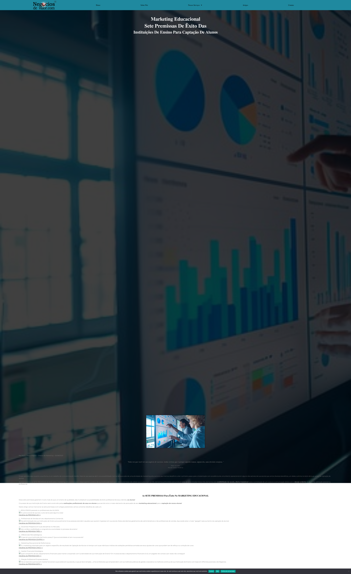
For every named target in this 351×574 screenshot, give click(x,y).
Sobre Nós (144, 5)
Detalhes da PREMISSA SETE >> (30, 564)
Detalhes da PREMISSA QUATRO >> (32, 539)
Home (98, 5)
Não (217, 571)
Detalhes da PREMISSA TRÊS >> (30, 531)
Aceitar (211, 571)
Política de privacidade (228, 571)
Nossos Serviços (194, 5)
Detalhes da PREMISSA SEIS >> (30, 556)
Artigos (245, 5)
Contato (291, 5)
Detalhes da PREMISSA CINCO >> (31, 548)
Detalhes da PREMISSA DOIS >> (30, 523)
